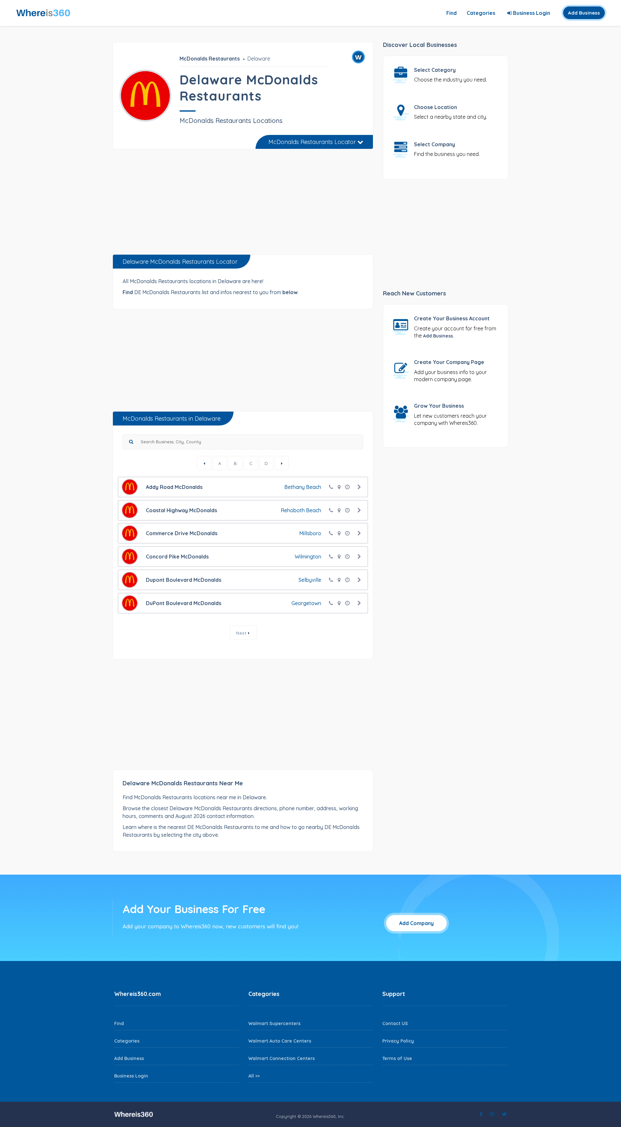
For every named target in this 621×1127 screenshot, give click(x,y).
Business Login (531, 13)
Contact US (395, 1023)
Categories (481, 13)
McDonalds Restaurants (210, 58)
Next (242, 632)
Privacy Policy (398, 1041)
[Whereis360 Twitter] (504, 1114)
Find (451, 13)
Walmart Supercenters (274, 1023)
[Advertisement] (243, 204)
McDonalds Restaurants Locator (312, 142)
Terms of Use (397, 1058)
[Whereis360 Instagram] (492, 1114)
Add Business (584, 13)
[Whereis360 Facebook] (481, 1114)
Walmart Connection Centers (281, 1058)
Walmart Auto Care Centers (279, 1041)
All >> (254, 1076)
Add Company (416, 923)
